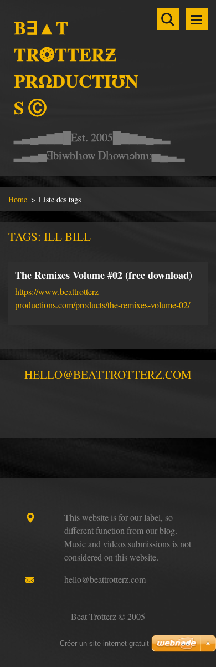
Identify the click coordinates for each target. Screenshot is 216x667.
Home (17, 199)
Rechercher (168, 19)
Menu (197, 19)
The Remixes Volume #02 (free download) (103, 275)
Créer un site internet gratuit (104, 643)
